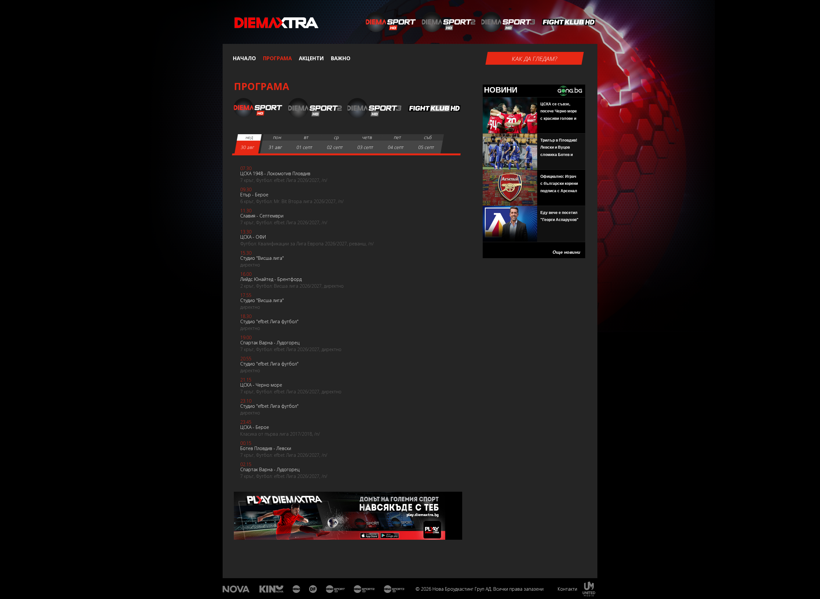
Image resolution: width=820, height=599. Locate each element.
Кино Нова (271, 589)
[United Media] (589, 588)
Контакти (567, 589)
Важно (340, 58)
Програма (277, 58)
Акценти (311, 58)
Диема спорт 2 (364, 589)
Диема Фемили (313, 589)
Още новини (566, 252)
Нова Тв (237, 589)
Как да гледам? (534, 58)
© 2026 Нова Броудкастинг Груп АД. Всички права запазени (479, 589)
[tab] (248, 143)
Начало (244, 58)
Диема (296, 589)
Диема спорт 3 (395, 589)
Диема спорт (335, 589)
